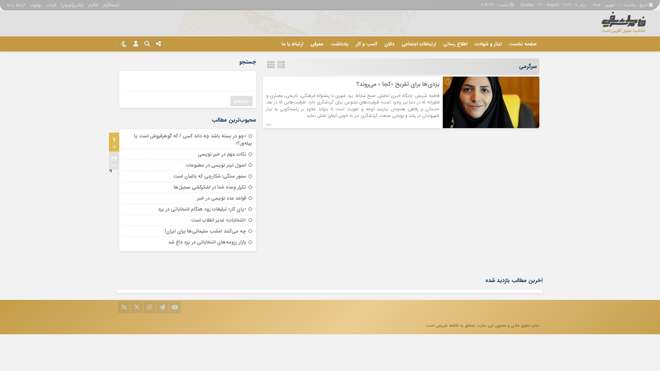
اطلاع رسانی (455, 44)
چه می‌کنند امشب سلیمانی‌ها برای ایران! (205, 231)
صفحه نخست (523, 44)
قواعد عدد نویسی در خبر (221, 198)
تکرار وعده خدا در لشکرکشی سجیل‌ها (210, 187)
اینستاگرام (111, 5)
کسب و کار (366, 44)
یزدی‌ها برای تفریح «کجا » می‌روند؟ (397, 84)
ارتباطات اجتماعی (419, 44)
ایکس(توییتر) (72, 5)
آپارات (51, 5)
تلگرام (93, 5)
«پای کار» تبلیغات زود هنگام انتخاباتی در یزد (202, 209)
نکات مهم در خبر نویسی (222, 154)
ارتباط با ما (16, 5)
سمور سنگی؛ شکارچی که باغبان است (209, 176)
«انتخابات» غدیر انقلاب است (218, 220)
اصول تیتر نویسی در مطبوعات (216, 165)
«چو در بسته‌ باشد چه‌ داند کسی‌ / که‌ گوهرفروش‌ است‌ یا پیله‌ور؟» (193, 139)
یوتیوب (35, 5)
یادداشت (340, 44)
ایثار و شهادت (488, 44)
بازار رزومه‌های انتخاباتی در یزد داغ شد (207, 242)
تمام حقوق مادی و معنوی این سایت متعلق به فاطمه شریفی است (482, 325)
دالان (389, 44)
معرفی (316, 44)
